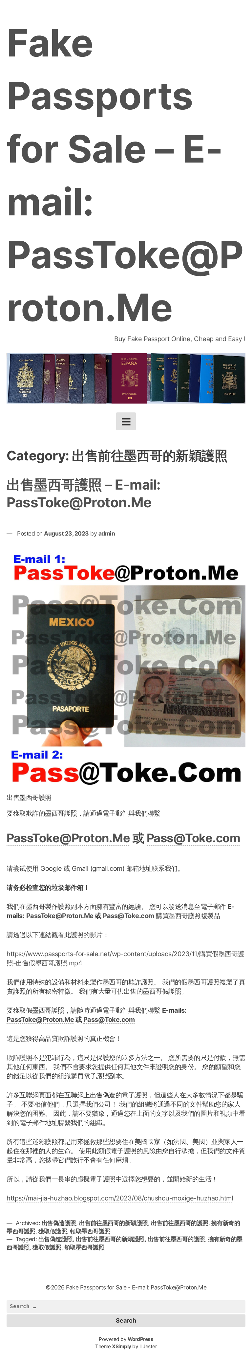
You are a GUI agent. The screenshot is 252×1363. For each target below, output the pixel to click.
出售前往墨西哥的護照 (179, 1223)
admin (106, 533)
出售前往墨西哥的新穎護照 (113, 1223)
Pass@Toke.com (194, 838)
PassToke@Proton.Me (68, 838)
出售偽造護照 (59, 1223)
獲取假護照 (52, 1231)
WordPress (141, 1339)
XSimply (121, 1346)
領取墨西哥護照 (90, 1231)
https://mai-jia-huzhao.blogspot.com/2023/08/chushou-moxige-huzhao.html (120, 1198)
